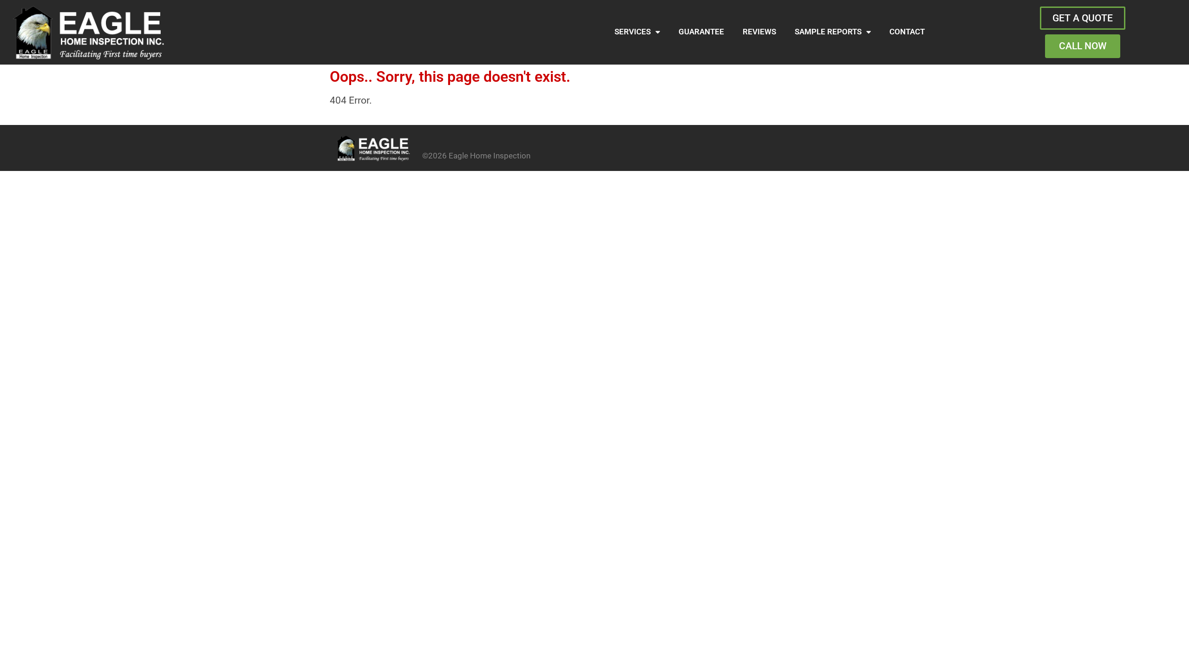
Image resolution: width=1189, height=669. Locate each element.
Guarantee (701, 31)
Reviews (759, 31)
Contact (907, 31)
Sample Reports (828, 31)
